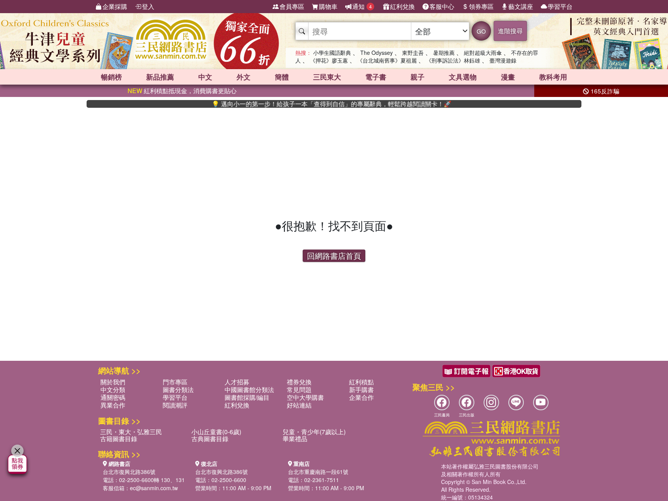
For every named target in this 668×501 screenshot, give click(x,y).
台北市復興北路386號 (129, 472)
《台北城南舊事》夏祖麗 (387, 60)
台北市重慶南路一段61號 (318, 472)
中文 (205, 77)
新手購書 (361, 389)
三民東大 (327, 77)
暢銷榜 (111, 77)
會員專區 (291, 6)
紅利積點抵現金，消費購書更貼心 (182, 90)
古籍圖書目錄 (118, 438)
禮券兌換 (299, 381)
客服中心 (441, 6)
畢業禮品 (295, 438)
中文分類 (113, 389)
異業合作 (113, 405)
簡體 (282, 77)
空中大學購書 (305, 397)
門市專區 (175, 381)
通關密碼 (113, 397)
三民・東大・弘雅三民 (131, 431)
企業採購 (114, 6)
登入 (148, 6)
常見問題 (299, 389)
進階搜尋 (510, 30)
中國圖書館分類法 (249, 389)
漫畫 (508, 77)
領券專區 (481, 6)
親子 (417, 77)
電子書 (375, 77)
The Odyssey (376, 52)
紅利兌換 (402, 6)
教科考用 (553, 77)
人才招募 (237, 381)
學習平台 (560, 6)
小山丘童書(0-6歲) (216, 431)
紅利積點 (361, 381)
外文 (243, 77)
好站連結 (299, 405)
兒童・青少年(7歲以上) (314, 431)
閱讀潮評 (175, 405)
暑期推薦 (444, 52)
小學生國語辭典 (332, 52)
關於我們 (113, 381)
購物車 (328, 6)
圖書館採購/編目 (247, 397)
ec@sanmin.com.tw (154, 488)
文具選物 (463, 77)
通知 (362, 6)
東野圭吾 (413, 52)
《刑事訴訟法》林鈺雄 (453, 60)
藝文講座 (520, 6)
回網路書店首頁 (334, 255)
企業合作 (361, 397)
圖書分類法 (178, 389)
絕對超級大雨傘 (483, 52)
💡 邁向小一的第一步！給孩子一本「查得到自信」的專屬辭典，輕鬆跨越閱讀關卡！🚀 (319, 104)
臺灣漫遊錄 (502, 60)
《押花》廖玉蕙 (329, 60)
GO (481, 31)
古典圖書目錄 (209, 438)
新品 (160, 77)
